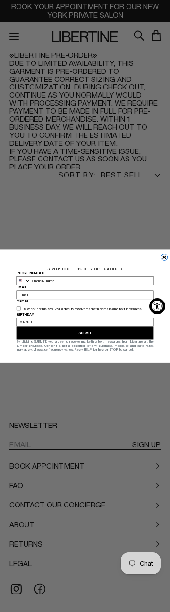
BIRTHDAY (25, 314)
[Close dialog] (164, 257)
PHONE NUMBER (30, 273)
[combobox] (23, 280)
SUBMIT (85, 333)
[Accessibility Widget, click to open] (157, 306)
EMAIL (22, 287)
